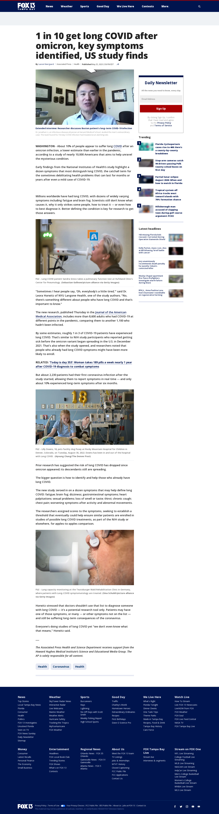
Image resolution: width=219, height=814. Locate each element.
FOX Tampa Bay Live (185, 726)
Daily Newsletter (26, 737)
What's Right (149, 701)
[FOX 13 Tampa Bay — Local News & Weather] (27, 6)
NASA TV (179, 722)
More (164, 6)
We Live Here (152, 697)
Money (22, 749)
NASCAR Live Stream (185, 766)
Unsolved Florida (26, 726)
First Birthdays (119, 719)
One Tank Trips (150, 712)
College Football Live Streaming (185, 758)
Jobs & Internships (120, 760)
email (199, 806)
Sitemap (22, 740)
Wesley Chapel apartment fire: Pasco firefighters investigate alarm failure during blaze (151, 279)
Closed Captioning (120, 767)
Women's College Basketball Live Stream (186, 781)
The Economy (24, 764)
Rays (82, 704)
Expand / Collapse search (199, 6)
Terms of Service (163, 125)
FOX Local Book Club (59, 757)
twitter (181, 806)
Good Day (118, 697)
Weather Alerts (56, 715)
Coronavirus (61, 666)
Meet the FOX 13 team (123, 753)
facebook (175, 806)
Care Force (148, 729)
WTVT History (118, 764)
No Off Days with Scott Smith (91, 713)
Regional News (90, 749)
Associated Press (64, 64)
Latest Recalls (24, 757)
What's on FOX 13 (57, 767)
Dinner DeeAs (150, 708)
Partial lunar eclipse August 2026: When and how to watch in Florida (168, 180)
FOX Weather (55, 729)
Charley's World (119, 704)
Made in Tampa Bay (153, 719)
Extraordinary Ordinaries (123, 712)
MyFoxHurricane (57, 726)
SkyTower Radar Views (60, 701)
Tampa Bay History (152, 726)
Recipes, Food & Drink (154, 722)
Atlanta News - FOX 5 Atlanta (90, 767)
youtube (193, 806)
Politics (21, 719)
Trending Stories (57, 760)
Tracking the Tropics (59, 722)
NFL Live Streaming (184, 753)
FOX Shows (54, 764)
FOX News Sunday (26, 733)
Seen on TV (23, 729)
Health (76, 64)
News (21, 697)
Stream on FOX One (188, 749)
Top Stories (23, 701)
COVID (118, 146)
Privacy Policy (164, 122)
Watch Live (182, 697)
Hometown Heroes (121, 708)
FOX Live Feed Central (185, 719)
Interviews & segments (154, 760)
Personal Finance (26, 760)
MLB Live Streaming (184, 763)
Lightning (84, 708)
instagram (187, 806)
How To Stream (182, 701)
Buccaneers (86, 701)
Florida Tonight (150, 704)
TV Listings (117, 757)
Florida (21, 708)
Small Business (25, 767)
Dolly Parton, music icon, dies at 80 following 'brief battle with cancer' (152, 250)
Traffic (115, 701)
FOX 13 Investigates (27, 722)
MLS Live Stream (183, 790)
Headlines (54, 753)
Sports (84, 697)
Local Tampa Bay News (29, 704)
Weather (55, 697)
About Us (118, 749)
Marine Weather (57, 712)
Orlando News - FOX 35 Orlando (91, 754)
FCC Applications (120, 774)
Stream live (148, 757)
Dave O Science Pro (121, 722)
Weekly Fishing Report (91, 718)
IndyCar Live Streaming (186, 770)
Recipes (115, 715)
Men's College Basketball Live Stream (187, 775)
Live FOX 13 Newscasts (186, 704)
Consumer (23, 712)
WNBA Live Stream (184, 786)
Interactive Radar (57, 704)
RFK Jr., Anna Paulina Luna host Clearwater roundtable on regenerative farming (152, 292)
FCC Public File (119, 771)
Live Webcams (56, 708)
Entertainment (59, 749)
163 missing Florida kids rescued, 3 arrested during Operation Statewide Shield (152, 237)
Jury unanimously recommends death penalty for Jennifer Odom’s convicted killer (152, 265)
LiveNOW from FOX (184, 708)
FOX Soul (179, 715)
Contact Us (117, 778)
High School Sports (89, 721)
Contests (53, 771)
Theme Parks (149, 715)
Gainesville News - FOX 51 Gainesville (93, 761)
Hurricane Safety (57, 719)
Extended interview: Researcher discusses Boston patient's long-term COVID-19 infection (84, 128)
